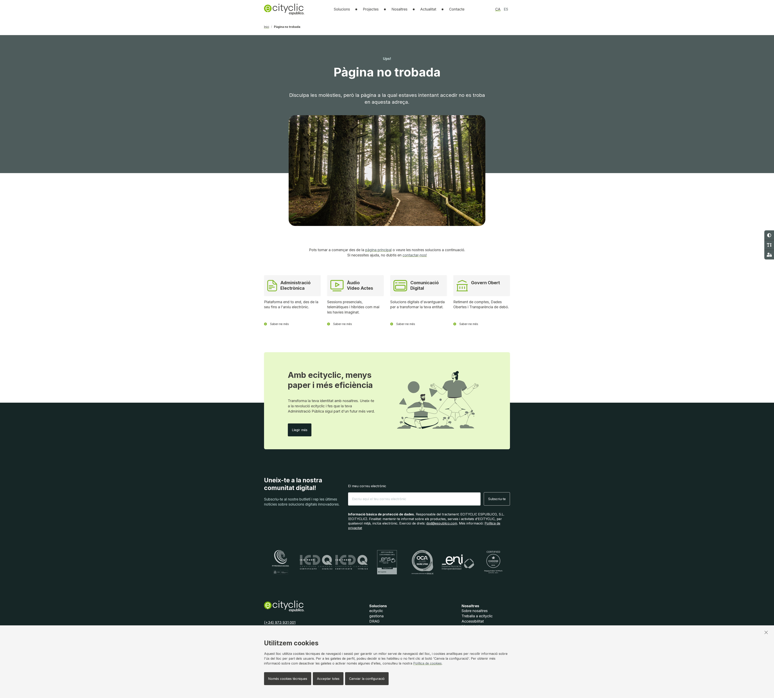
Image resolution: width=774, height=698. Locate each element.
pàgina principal (378, 250)
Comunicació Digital (424, 285)
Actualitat (428, 9)
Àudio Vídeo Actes (360, 285)
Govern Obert (485, 282)
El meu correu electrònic (367, 486)
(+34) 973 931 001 (279, 622)
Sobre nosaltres (475, 611)
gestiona (376, 616)
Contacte (456, 9)
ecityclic (376, 611)
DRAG (374, 621)
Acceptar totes (328, 679)
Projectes (371, 9)
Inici (266, 26)
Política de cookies (427, 663)
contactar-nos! (415, 255)
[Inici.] (284, 9)
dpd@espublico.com (441, 523)
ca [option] (497, 9)
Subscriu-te (497, 499)
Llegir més (301, 430)
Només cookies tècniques (287, 679)
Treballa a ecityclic (477, 616)
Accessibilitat (473, 621)
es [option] (506, 9)
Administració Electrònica (295, 285)
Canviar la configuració (367, 679)
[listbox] (342, 9)
